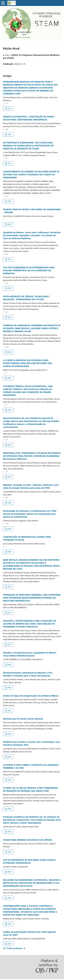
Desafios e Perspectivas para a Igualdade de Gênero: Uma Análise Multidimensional (30, 654)
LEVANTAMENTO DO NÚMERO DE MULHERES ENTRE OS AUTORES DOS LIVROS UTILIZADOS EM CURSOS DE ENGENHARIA (31, 174)
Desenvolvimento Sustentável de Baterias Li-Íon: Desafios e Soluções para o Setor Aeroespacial (28, 674)
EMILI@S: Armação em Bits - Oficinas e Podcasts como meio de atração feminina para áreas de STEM (31, 486)
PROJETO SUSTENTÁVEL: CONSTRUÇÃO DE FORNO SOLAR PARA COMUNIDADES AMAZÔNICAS (28, 118)
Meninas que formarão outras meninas (23, 718)
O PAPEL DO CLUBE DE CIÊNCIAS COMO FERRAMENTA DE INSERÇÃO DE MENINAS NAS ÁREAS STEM (30, 789)
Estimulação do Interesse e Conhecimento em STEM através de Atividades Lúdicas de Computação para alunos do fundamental (29, 513)
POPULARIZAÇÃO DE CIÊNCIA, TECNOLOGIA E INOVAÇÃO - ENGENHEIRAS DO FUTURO (26, 298)
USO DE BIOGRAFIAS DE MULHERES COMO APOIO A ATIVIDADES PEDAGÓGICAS (29, 861)
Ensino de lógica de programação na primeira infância (30, 695)
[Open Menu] (3, 3)
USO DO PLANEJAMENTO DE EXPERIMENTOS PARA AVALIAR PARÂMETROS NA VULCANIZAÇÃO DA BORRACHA (28, 270)
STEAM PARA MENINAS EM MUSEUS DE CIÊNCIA (27, 839)
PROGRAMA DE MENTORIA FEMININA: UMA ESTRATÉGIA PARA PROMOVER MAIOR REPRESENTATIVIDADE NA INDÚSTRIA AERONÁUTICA (32, 597)
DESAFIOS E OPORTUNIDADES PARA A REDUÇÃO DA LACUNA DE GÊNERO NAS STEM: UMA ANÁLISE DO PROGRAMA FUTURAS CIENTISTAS (29, 623)
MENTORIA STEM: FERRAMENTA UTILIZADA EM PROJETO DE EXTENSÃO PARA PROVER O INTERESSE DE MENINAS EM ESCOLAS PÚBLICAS (32, 456)
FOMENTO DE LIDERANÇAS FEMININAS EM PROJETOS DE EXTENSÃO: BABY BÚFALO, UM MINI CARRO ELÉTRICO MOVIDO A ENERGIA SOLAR (32, 328)
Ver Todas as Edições (12, 948)
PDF (9, 108)
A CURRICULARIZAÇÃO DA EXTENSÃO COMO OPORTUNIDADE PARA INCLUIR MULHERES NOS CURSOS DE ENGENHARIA (27, 363)
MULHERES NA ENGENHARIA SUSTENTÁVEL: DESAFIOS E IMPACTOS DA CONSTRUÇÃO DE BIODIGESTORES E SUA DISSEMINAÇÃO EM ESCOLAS (32, 883)
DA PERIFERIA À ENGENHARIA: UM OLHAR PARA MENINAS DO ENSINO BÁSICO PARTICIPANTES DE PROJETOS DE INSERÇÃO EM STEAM (28, 145)
